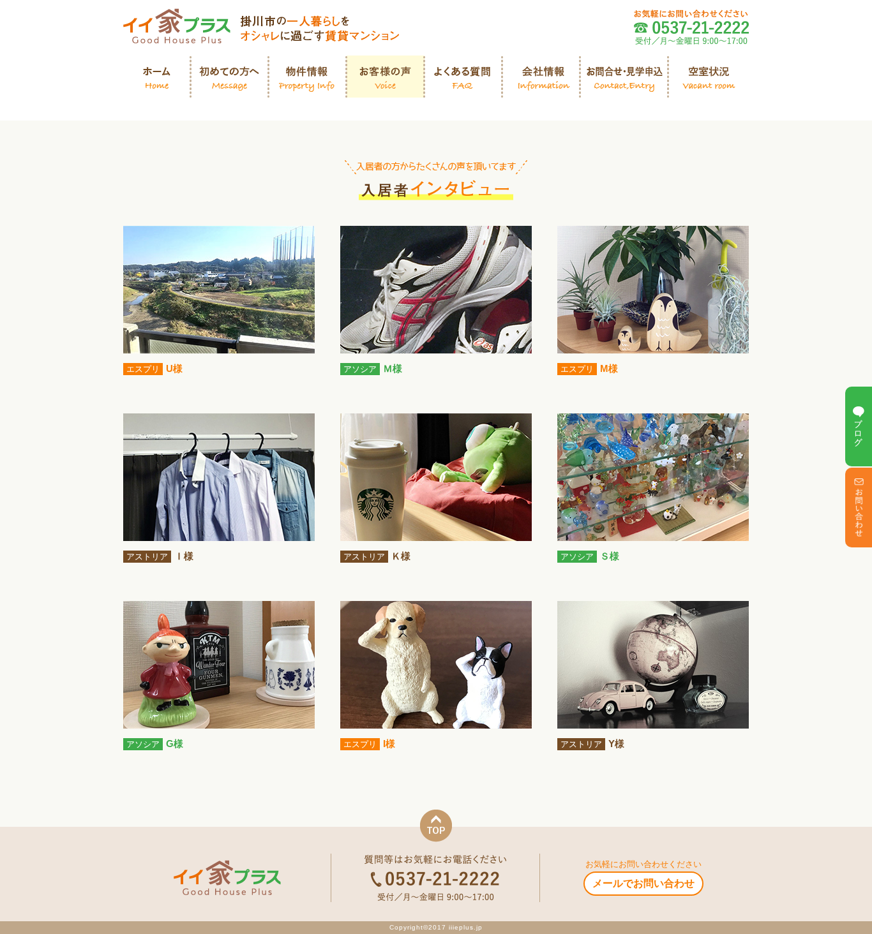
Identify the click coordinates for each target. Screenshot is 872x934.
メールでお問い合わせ (643, 883)
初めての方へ (230, 77)
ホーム (157, 77)
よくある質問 (463, 77)
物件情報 (308, 77)
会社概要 (541, 77)
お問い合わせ (624, 77)
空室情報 (708, 77)
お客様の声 (386, 77)
